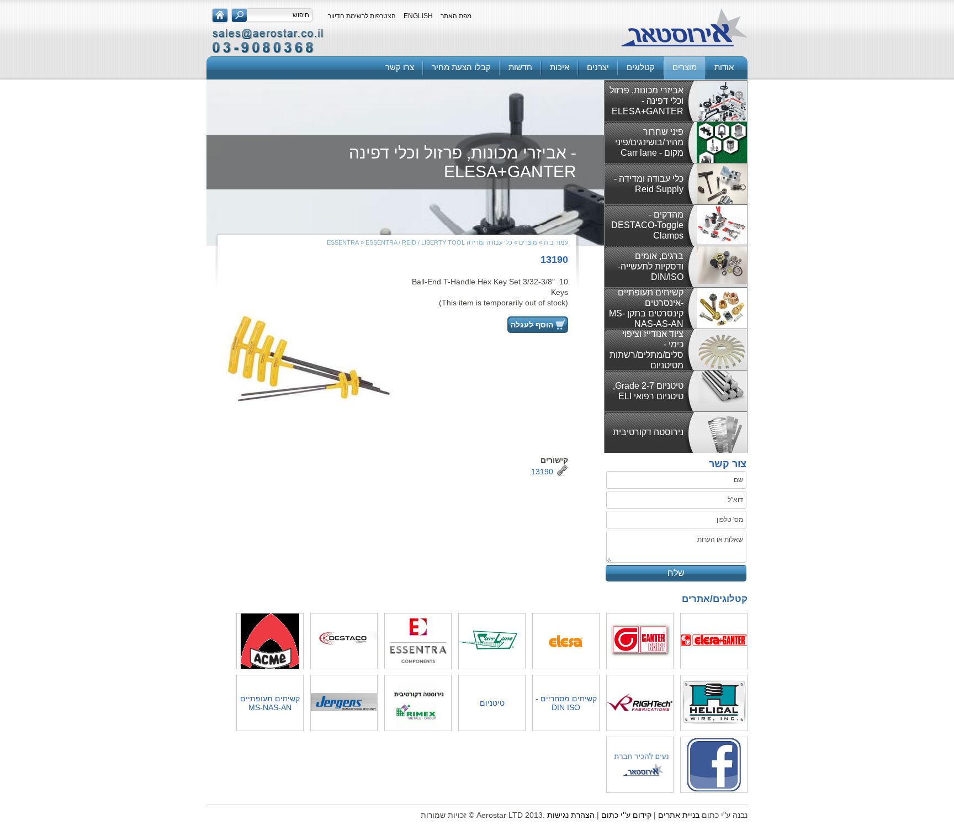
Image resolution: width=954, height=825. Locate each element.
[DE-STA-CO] (344, 641)
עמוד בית (556, 242)
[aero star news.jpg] (640, 764)
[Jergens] (344, 703)
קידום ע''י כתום (626, 815)
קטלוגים (641, 67)
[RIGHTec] (640, 703)
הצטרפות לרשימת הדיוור (362, 16)
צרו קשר (399, 67)
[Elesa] (566, 642)
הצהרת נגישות (571, 815)
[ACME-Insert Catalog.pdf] (270, 642)
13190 (542, 471)
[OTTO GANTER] (640, 641)
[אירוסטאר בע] (684, 28)
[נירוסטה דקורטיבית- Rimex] (418, 703)
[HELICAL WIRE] (714, 703)
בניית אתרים (678, 815)
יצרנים (598, 67)
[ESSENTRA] (418, 641)
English (418, 16)
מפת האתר (456, 16)
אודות (724, 67)
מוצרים (684, 67)
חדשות (520, 67)
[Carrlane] (492, 641)
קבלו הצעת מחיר (461, 67)
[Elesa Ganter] (714, 641)
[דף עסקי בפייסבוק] (714, 765)
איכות (559, 67)
